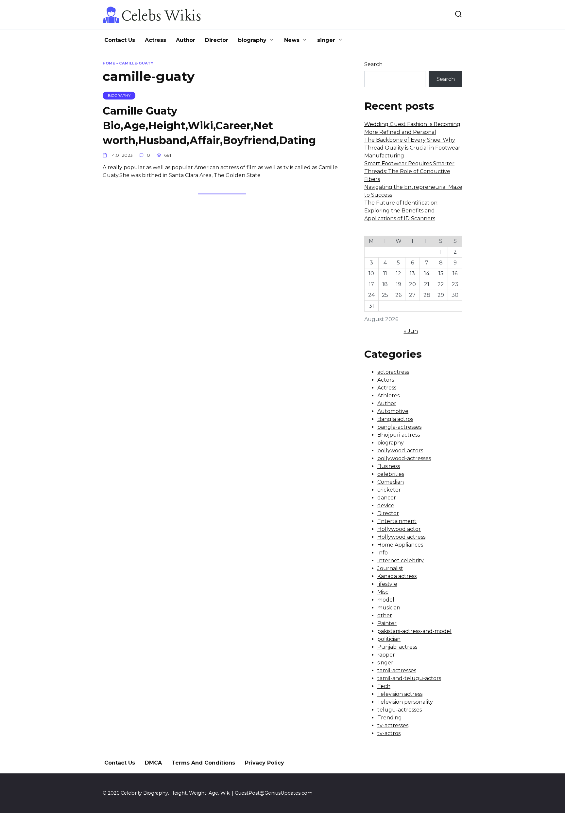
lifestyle (387, 584)
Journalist (390, 568)
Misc (382, 592)
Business (388, 466)
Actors (385, 380)
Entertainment (397, 521)
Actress (155, 40)
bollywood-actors (400, 450)
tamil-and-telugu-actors (409, 678)
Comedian (390, 482)
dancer (386, 498)
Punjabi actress (397, 647)
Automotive (392, 411)
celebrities (390, 474)
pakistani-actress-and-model (414, 631)
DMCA (153, 763)
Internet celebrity (400, 560)
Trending (389, 717)
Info (382, 553)
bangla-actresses (399, 427)
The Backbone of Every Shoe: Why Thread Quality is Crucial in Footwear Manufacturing (412, 148)
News (292, 40)
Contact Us (119, 40)
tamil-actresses (396, 670)
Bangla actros (395, 419)
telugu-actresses (399, 710)
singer (326, 40)
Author (185, 40)
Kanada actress (397, 576)
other (384, 615)
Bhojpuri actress (398, 435)
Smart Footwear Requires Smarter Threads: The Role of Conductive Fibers (409, 171)
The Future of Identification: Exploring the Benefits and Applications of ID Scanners (401, 211)
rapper (386, 655)
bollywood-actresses (404, 458)
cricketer (389, 490)
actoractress (393, 372)
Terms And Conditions (203, 763)
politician (389, 639)
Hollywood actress (401, 537)
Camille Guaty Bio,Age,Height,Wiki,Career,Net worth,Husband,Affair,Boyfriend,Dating (209, 125)
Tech (383, 686)
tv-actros (389, 733)
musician (388, 608)
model (385, 600)
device (385, 505)
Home (109, 63)
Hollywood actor (399, 529)
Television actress (399, 694)
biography (252, 40)
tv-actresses (392, 725)
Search (373, 64)
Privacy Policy (264, 763)
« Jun (411, 331)
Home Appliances (400, 545)
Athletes (388, 395)
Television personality (405, 702)
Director (216, 40)
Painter (387, 623)
